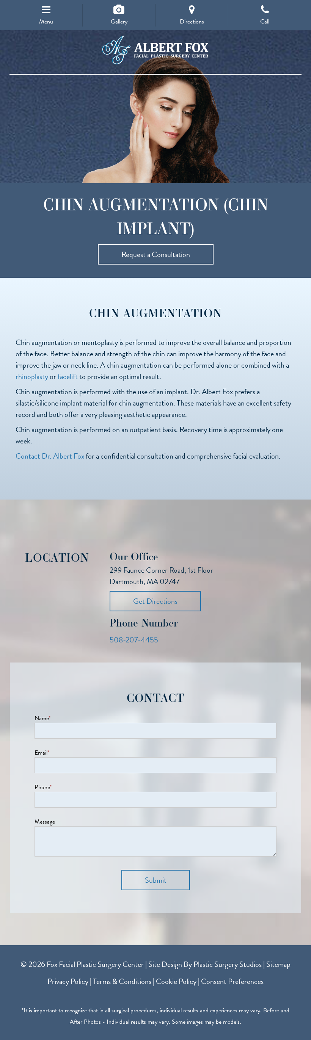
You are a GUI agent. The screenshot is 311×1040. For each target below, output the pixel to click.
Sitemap (278, 964)
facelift (68, 376)
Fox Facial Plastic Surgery (155, 50)
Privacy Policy (67, 981)
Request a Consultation (155, 254)
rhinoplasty (32, 376)
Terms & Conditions (122, 981)
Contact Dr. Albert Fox (50, 456)
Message (45, 821)
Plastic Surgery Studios (227, 964)
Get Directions (155, 601)
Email (42, 752)
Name (42, 718)
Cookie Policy (176, 981)
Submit (155, 880)
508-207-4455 (134, 639)
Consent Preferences (232, 981)
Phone (43, 787)
